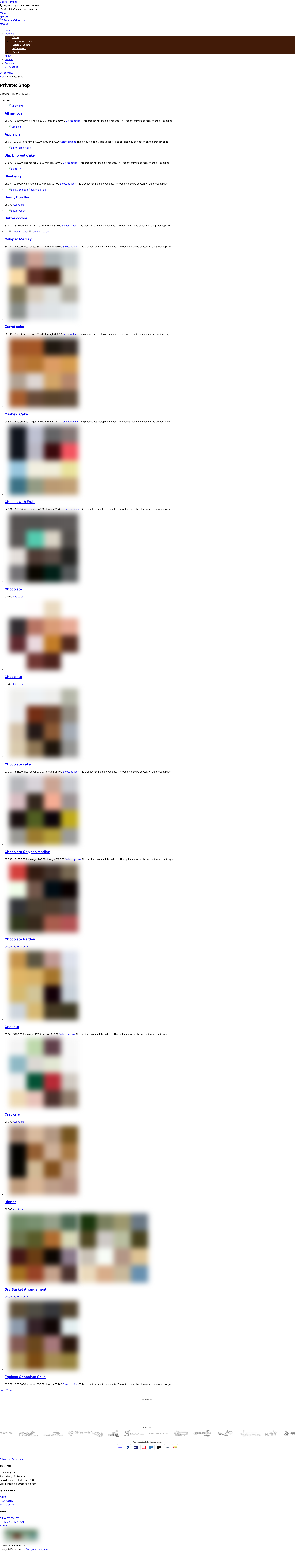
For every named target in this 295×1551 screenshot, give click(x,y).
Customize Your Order (17, 946)
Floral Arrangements (23, 41)
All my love (14, 113)
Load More (6, 1390)
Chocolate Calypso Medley (27, 852)
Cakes (15, 37)
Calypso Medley (18, 239)
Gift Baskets (19, 48)
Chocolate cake (18, 764)
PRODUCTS (6, 1501)
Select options (74, 120)
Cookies (16, 52)
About (8, 55)
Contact (9, 59)
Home (8, 30)
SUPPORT (5, 1525)
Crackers (12, 1114)
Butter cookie (16, 218)
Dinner (10, 1202)
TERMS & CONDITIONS (12, 1522)
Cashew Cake (16, 414)
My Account (11, 67)
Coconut (12, 1027)
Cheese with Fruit (20, 502)
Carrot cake (14, 327)
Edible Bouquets (21, 44)
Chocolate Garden (20, 939)
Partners (9, 63)
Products (9, 33)
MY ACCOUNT (8, 1504)
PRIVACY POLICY (9, 1518)
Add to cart (19, 204)
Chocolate (13, 589)
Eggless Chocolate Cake (25, 1377)
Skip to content (8, 1)
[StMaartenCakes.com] (12, 20)
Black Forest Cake (20, 155)
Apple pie (13, 134)
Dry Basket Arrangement (25, 1289)
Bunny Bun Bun (17, 197)
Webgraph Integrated (37, 1549)
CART (3, 1497)
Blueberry (13, 176)
